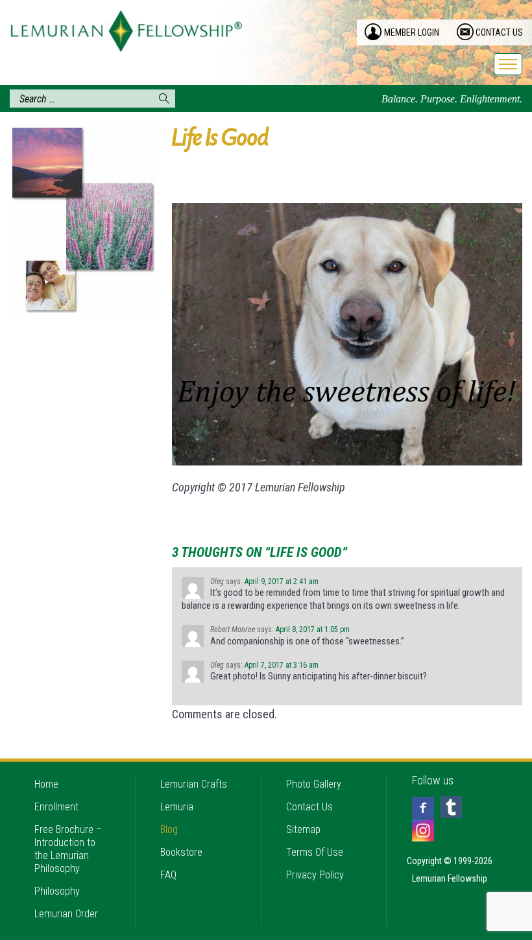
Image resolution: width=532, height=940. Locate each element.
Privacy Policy (315, 875)
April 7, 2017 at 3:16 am (282, 665)
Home (46, 784)
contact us (499, 32)
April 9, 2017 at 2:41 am (282, 581)
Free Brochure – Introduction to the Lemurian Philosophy (68, 849)
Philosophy (57, 891)
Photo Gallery (313, 784)
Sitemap (303, 829)
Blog (169, 829)
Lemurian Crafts (193, 784)
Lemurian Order (66, 914)
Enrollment (56, 807)
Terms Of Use (314, 852)
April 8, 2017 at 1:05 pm (313, 629)
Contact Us (309, 807)
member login (411, 32)
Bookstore (181, 852)
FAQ (168, 875)
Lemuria (176, 807)
